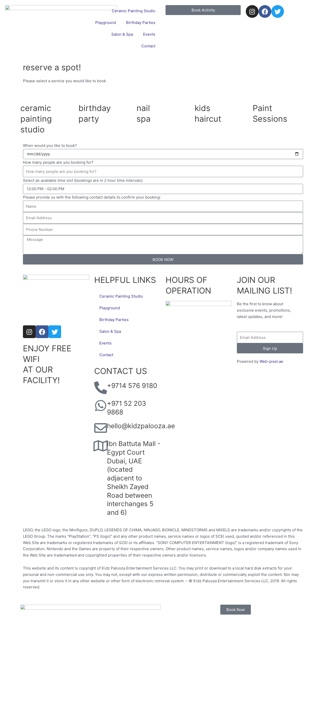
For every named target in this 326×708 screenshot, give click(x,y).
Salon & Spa (122, 34)
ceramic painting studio (36, 118)
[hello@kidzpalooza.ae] (100, 428)
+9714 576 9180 (132, 386)
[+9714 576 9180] (100, 387)
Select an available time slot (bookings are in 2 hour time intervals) (83, 180)
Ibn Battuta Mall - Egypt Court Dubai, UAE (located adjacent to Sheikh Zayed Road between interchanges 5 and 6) (133, 478)
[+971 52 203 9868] (100, 405)
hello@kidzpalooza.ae (141, 426)
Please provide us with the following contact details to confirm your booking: (92, 197)
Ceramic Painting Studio (133, 10)
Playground (105, 22)
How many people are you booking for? (58, 162)
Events (149, 34)
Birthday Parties (140, 22)
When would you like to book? (50, 145)
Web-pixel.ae (271, 361)
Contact (148, 46)
